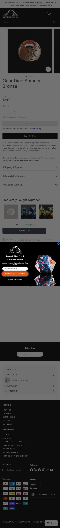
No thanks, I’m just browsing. (15, 279)
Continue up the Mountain (15, 274)
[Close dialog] (59, 243)
